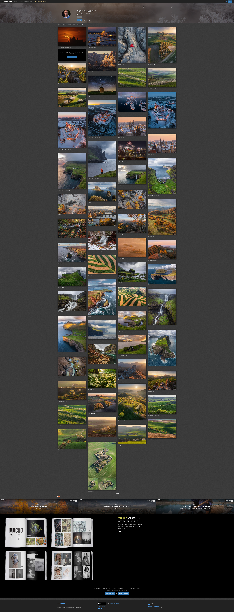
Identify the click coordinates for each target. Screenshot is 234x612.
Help (101, 608)
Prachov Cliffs (61, 83)
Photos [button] (15, 1)
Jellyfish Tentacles (62, 214)
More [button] (31, 1)
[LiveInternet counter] (59, 606)
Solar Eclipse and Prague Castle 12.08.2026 (65, 47)
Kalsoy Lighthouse (62, 287)
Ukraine (80, 14)
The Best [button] (26, 1)
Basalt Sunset (151, 391)
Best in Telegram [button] (124, 593)
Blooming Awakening (62, 401)
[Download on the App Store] (103, 603)
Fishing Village (121, 331)
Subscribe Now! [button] (72, 57)
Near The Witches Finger (93, 178)
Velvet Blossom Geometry (153, 88)
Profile (89, 20)
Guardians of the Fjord (123, 355)
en (149, 604)
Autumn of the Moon (122, 210)
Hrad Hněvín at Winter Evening (94, 137)
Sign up (230, 1)
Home (59, 24)
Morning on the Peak (152, 260)
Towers (119, 379)
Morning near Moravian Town (154, 415)
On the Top (120, 234)
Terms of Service (78, 607)
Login (225, 1)
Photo (79, 20)
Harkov (83, 14)
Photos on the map (102, 606)
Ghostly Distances (122, 258)
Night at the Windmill (92, 96)
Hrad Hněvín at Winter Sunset (64, 149)
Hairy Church (121, 282)
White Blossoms (61, 108)
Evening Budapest (92, 47)
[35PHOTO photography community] (7, 1)
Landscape (80, 16)
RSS (59, 496)
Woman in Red (121, 64)
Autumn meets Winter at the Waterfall (95, 251)
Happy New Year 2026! (123, 161)
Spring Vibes (121, 445)
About (99, 608)
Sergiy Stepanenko (79, 24)
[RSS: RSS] (57, 496)
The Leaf (90, 275)
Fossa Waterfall (61, 311)
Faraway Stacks (91, 340)
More (120, 531)
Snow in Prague (121, 137)
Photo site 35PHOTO (61, 603)
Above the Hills (151, 64)
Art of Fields (120, 307)
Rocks (89, 202)
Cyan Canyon (61, 377)
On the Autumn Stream (63, 239)
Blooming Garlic (91, 389)
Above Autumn (151, 236)
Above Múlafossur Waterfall (64, 190)
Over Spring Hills (121, 420)
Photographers (64, 24)
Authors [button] (20, 1)
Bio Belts (120, 88)
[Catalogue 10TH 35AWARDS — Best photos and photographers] (49, 548)
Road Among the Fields (153, 439)
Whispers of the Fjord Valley (154, 195)
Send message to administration (153, 606)
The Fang (60, 263)
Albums (84, 20)
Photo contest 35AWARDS (61, 604)
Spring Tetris (91, 491)
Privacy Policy (72, 607)
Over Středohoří (91, 413)
